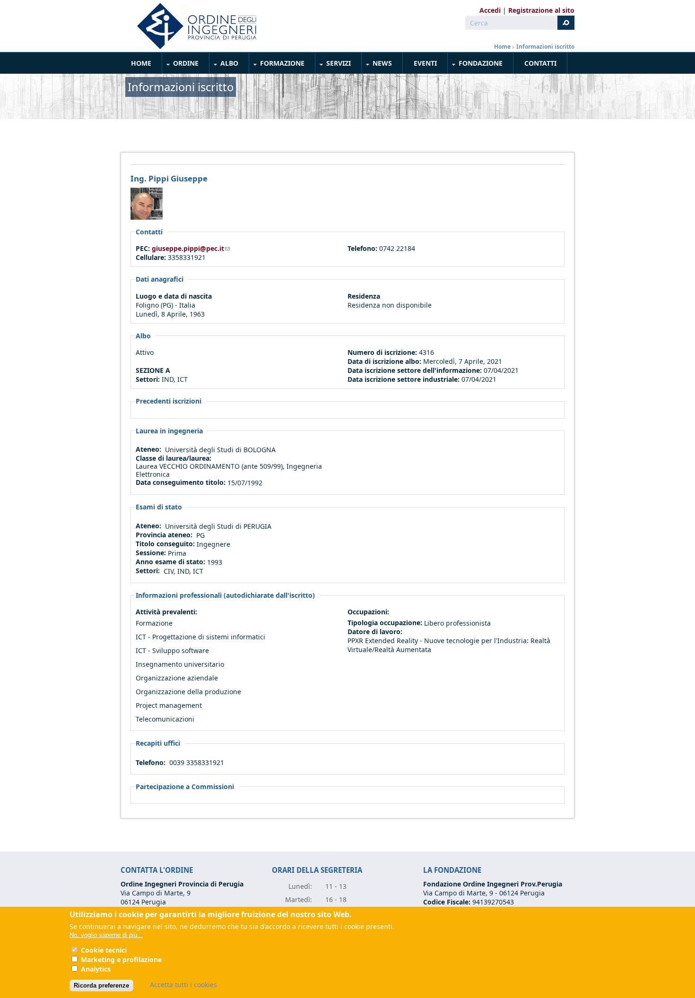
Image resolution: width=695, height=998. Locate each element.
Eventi (425, 63)
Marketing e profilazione (121, 959)
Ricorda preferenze (101, 985)
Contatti (540, 63)
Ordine (181, 65)
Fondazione (475, 65)
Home (502, 47)
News (377, 65)
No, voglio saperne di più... (106, 934)
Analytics (96, 968)
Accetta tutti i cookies (183, 984)
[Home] (193, 26)
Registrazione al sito (541, 10)
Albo (224, 65)
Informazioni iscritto (545, 47)
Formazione (277, 65)
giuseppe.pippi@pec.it (191, 248)
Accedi (490, 10)
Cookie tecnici (104, 950)
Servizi (333, 65)
